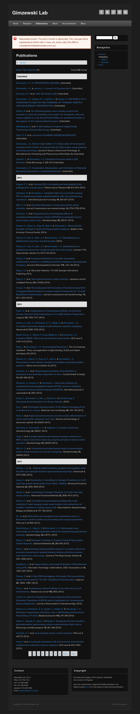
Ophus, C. (31, 225)
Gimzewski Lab (33, 704)
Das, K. (30, 237)
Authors (104, 59)
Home (15, 23)
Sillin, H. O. (21, 204)
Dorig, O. (20, 398)
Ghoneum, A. (22, 213)
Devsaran (123, 704)
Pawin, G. (20, 310)
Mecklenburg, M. (23, 126)
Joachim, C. (39, 88)
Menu (83, 23)
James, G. (21, 596)
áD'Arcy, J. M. (22, 467)
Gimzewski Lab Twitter (107, 12)
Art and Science (69, 23)
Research (27, 23)
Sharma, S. (21, 237)
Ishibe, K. (20, 621)
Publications (42, 23)
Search (23, 62)
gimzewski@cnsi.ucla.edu (28, 690)
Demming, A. (22, 427)
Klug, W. (40, 225)
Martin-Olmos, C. (24, 334)
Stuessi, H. (62, 98)
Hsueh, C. (48, 608)
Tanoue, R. (21, 258)
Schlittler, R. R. (50, 143)
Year (35, 69)
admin (87, 687)
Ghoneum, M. (22, 192)
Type (29, 69)
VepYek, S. (50, 98)
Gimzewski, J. (37, 192)
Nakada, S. (31, 621)
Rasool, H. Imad (40, 334)
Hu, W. (19, 516)
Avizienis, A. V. (23, 370)
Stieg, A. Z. (21, 270)
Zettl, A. (48, 225)
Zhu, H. (30, 322)
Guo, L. (19, 406)
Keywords (105, 62)
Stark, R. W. (21, 135)
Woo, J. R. (40, 237)
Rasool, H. (21, 225)
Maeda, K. (51, 621)
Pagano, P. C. (22, 184)
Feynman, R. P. (23, 93)
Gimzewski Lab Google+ (113, 12)
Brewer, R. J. (38, 98)
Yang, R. (20, 436)
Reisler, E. (56, 322)
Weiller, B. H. (54, 334)
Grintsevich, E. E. (43, 322)
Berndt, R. (37, 143)
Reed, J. (20, 346)
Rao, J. (42, 398)
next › (65, 653)
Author (19, 69)
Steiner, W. (21, 110)
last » (74, 653)
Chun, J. (20, 588)
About (55, 23)
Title (24, 69)
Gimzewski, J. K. (23, 82)
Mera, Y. (40, 621)
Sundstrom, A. (22, 564)
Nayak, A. (20, 479)
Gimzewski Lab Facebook (101, 12)
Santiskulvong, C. (67, 398)
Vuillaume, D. (53, 427)
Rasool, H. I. (21, 358)
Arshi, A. (20, 415)
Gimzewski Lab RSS (125, 12)
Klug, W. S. (43, 358)
